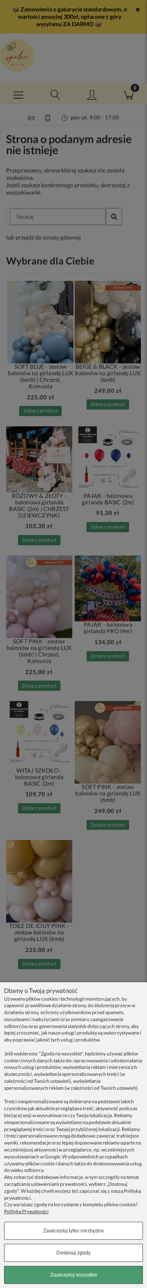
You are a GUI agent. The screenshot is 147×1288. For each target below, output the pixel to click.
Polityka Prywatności (26, 1211)
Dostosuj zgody (73, 1253)
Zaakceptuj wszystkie (73, 1275)
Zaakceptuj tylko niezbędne (73, 1231)
